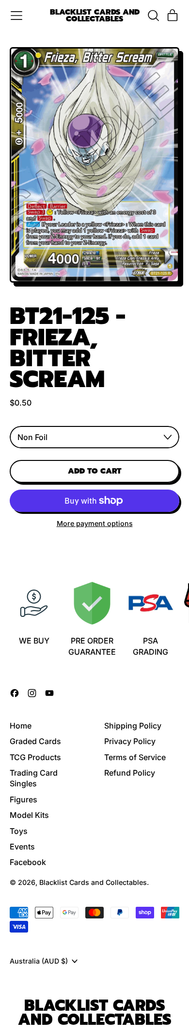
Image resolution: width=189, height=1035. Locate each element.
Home (21, 725)
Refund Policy (129, 773)
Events (22, 846)
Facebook (28, 862)
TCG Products (35, 757)
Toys (19, 831)
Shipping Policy (132, 725)
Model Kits (29, 815)
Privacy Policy (130, 741)
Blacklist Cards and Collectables (95, 16)
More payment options (95, 523)
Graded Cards (35, 741)
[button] (153, 15)
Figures (23, 799)
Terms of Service (135, 757)
